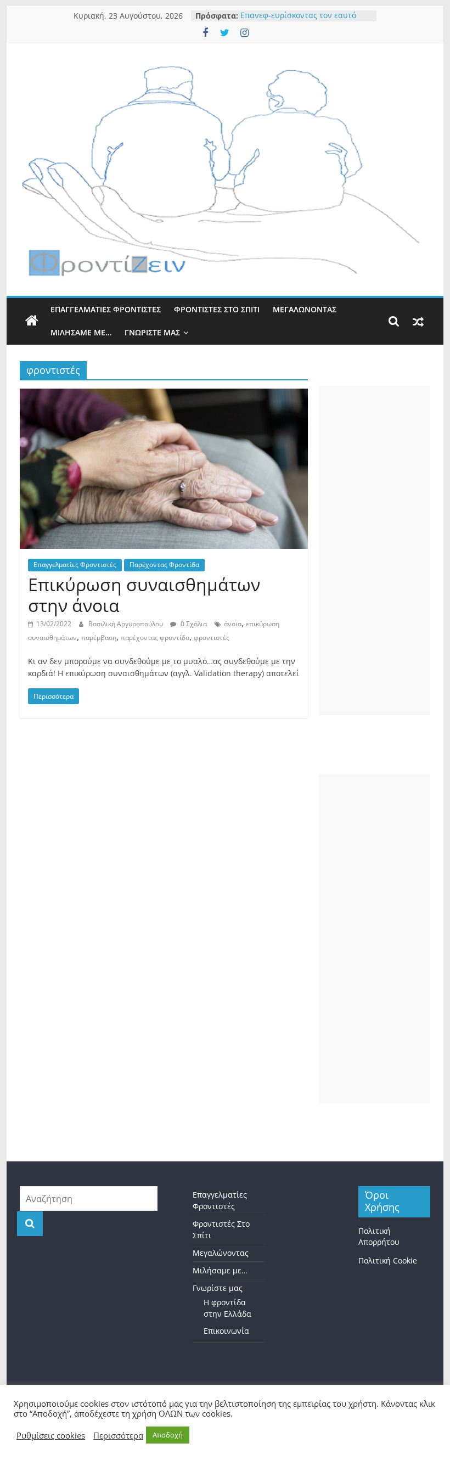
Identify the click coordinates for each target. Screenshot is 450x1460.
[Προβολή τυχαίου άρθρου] (418, 321)
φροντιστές (211, 637)
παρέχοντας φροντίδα (155, 637)
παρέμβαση (98, 637)
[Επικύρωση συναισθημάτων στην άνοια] (164, 395)
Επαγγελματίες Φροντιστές (105, 309)
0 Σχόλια (193, 623)
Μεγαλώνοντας (304, 309)
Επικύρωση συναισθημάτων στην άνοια (144, 594)
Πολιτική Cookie (387, 1260)
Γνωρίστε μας (152, 332)
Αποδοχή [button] (168, 1435)
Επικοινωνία (226, 1331)
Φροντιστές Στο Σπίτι (217, 309)
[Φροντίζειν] (32, 321)
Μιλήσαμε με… (80, 332)
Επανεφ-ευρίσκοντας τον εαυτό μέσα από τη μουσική (298, 21)
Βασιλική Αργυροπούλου (126, 623)
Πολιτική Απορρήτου (379, 1236)
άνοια (232, 623)
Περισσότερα (118, 1435)
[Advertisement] (374, 550)
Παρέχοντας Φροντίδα (164, 564)
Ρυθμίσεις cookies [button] (50, 1435)
